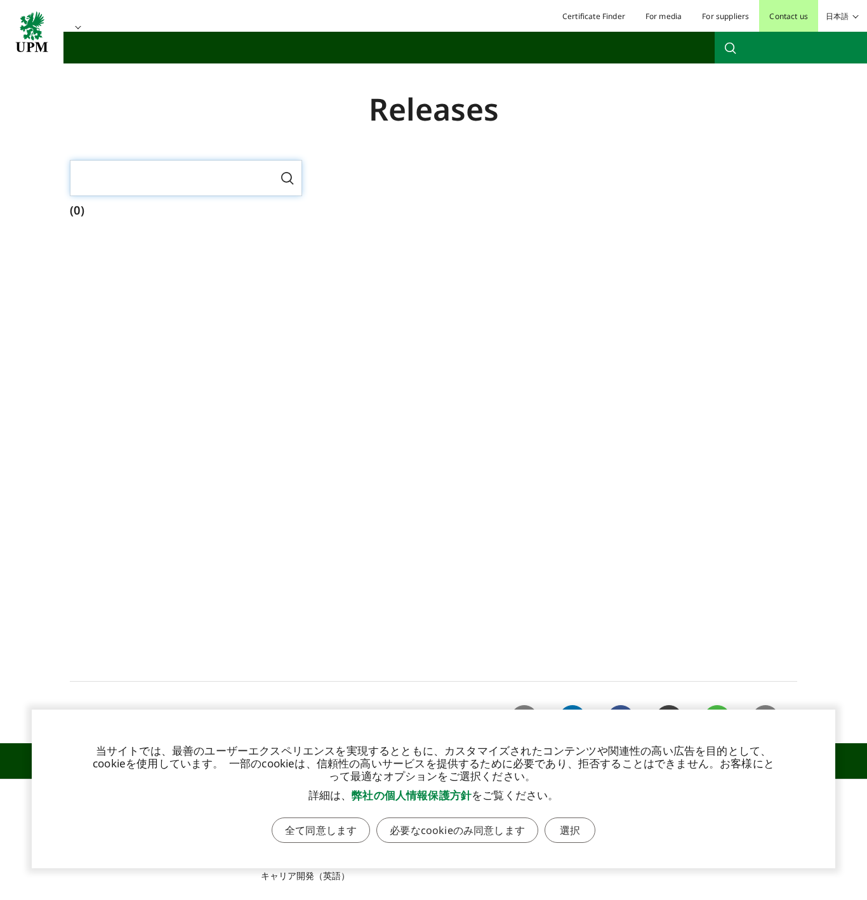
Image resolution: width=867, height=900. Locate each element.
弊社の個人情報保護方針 (412, 795)
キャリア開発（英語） (305, 876)
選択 (570, 830)
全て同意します (321, 830)
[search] (791, 47)
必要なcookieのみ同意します (457, 830)
